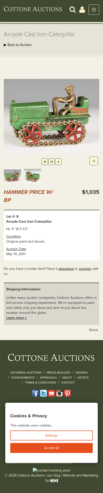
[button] (73, 9)
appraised (66, 269)
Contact (68, 382)
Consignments (22, 377)
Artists (83, 377)
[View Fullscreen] (94, 161)
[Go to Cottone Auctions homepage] (33, 9)
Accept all (51, 448)
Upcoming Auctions (26, 372)
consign (85, 269)
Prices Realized (58, 372)
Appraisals (48, 377)
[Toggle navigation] (93, 9)
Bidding (82, 372)
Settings (51, 435)
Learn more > (16, 318)
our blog (53, 475)
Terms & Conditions (40, 382)
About (67, 377)
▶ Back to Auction (18, 45)
